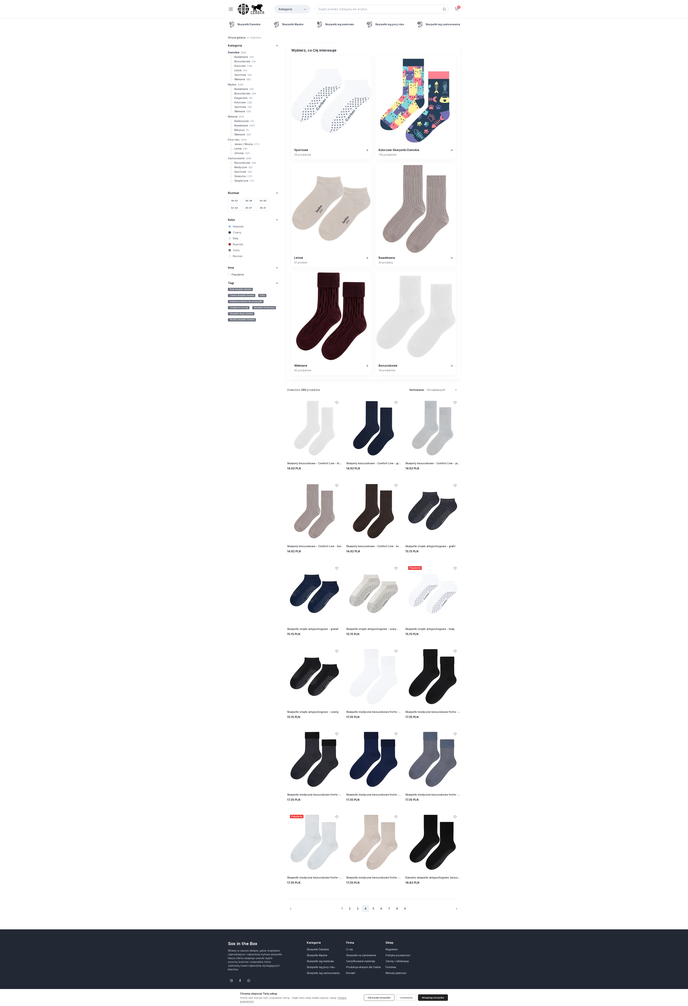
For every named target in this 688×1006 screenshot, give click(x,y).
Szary (236, 250)
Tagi (231, 283)
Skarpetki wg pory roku (321, 967)
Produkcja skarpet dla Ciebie (363, 967)
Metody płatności (396, 972)
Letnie (240, 70)
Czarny (237, 232)
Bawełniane (244, 56)
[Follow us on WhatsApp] (248, 980)
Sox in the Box (242, 943)
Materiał (236, 116)
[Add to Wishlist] (336, 402)
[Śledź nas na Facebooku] (240, 980)
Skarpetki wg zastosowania (323, 972)
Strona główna (236, 37)
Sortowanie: (417, 389)
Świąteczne (244, 180)
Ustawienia (406, 997)
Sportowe (243, 74)
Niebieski (238, 226)
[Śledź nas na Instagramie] (231, 980)
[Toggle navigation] (230, 9)
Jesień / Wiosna (246, 144)
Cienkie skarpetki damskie (242, 295)
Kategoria (235, 45)
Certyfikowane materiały (360, 961)
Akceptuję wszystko (433, 997)
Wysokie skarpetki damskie (242, 319)
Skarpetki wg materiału (320, 961)
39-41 (263, 208)
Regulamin (392, 949)
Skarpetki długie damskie (241, 314)
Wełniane (242, 79)
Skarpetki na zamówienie (361, 955)
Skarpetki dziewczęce (264, 307)
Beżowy (237, 256)
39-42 (234, 200)
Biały (235, 238)
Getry (262, 295)
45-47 (248, 208)
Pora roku (237, 139)
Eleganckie (243, 97)
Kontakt (350, 972)
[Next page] (456, 908)
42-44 (234, 208)
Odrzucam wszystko (379, 997)
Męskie (235, 84)
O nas (349, 949)
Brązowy (238, 244)
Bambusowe (244, 121)
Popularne (238, 274)
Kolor (231, 220)
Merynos (241, 129)
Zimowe (242, 153)
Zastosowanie (239, 158)
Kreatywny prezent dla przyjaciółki (246, 301)
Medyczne (243, 167)
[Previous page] (291, 908)
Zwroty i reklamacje (397, 961)
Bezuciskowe (245, 61)
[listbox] (443, 389)
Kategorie (285, 9)
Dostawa (391, 967)
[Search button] (444, 9)
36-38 (248, 200)
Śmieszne (243, 176)
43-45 (263, 200)
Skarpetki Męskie (317, 955)
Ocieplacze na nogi (239, 307)
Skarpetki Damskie (318, 949)
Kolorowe (243, 65)
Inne (231, 267)
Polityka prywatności (398, 955)
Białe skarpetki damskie (241, 289)
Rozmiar (233, 193)
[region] (344, 24)
